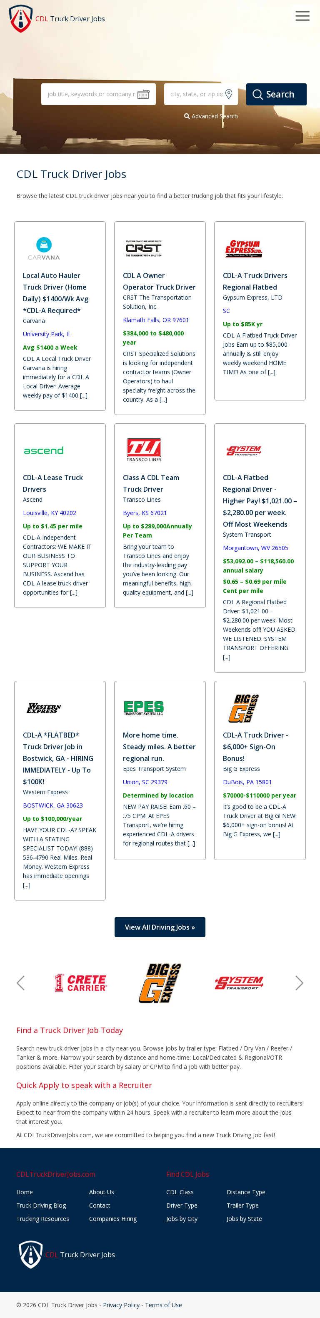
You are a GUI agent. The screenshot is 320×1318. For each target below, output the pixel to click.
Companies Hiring (113, 1219)
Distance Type (246, 1192)
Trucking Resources (42, 1219)
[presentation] (20, 983)
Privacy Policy (121, 1305)
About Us (101, 1192)
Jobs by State (244, 1219)
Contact (99, 1205)
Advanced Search (214, 116)
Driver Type (182, 1205)
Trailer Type (243, 1205)
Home (24, 1192)
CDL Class (180, 1192)
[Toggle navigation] (302, 16)
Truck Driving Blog (41, 1205)
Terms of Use (163, 1305)
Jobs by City (182, 1219)
